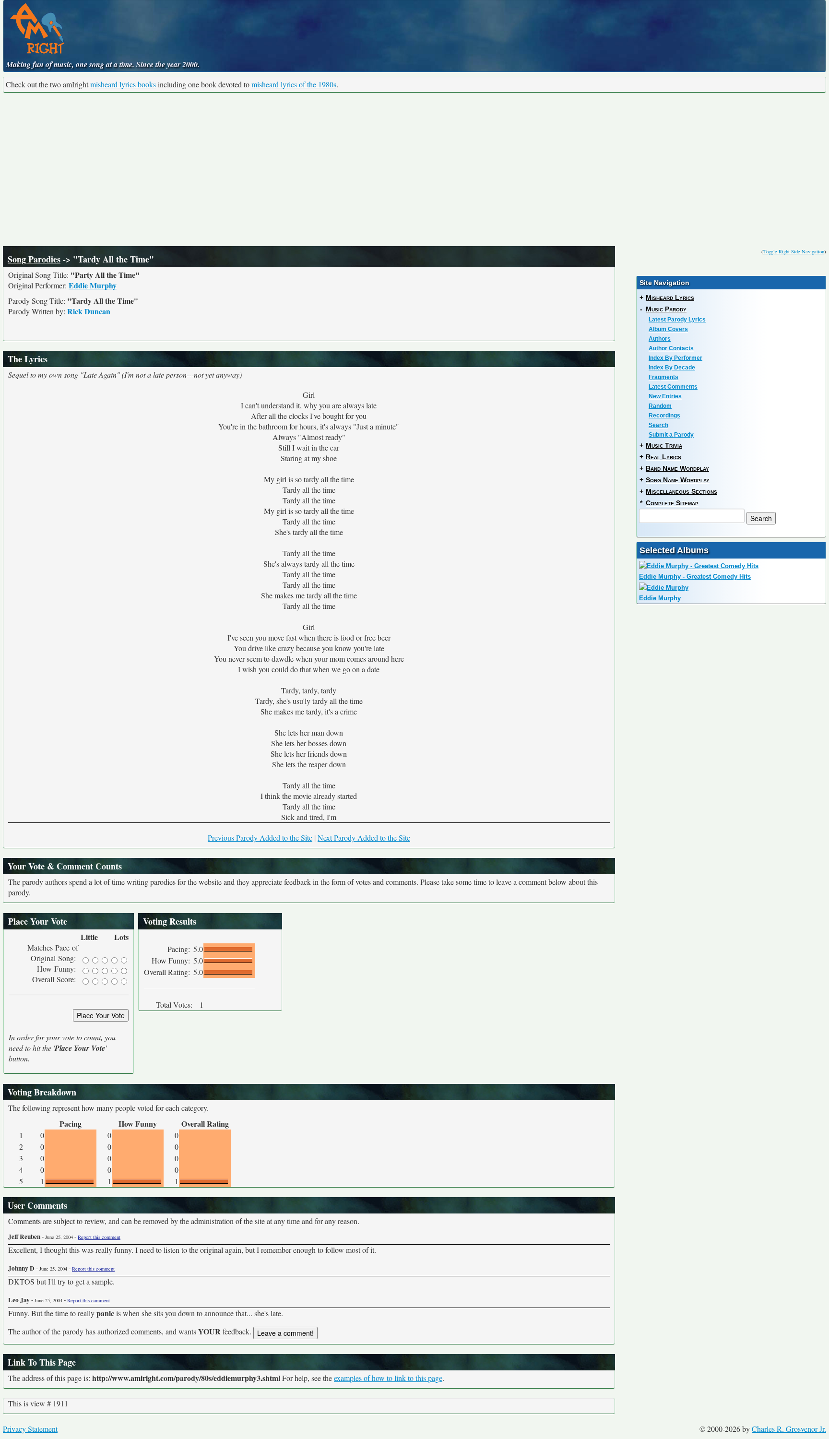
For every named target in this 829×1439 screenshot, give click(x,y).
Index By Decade (672, 367)
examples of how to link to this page (388, 1378)
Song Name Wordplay (678, 480)
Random (660, 406)
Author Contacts (671, 348)
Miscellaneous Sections (681, 491)
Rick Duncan (88, 311)
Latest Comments (673, 386)
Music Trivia (664, 445)
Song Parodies (34, 259)
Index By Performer (675, 358)
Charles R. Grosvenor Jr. (789, 1429)
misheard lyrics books (123, 84)
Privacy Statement (30, 1429)
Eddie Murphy (93, 285)
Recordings (664, 415)
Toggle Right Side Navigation (793, 251)
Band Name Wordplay (677, 468)
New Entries (665, 396)
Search (658, 425)
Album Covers (668, 329)
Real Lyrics (663, 457)
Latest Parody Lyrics (677, 319)
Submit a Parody (671, 434)
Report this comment (99, 1237)
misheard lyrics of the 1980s (293, 84)
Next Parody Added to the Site (364, 837)
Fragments (663, 377)
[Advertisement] (414, 169)
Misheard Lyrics (670, 297)
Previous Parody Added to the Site (260, 837)
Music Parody (666, 309)
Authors (660, 338)
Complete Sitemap (672, 503)
